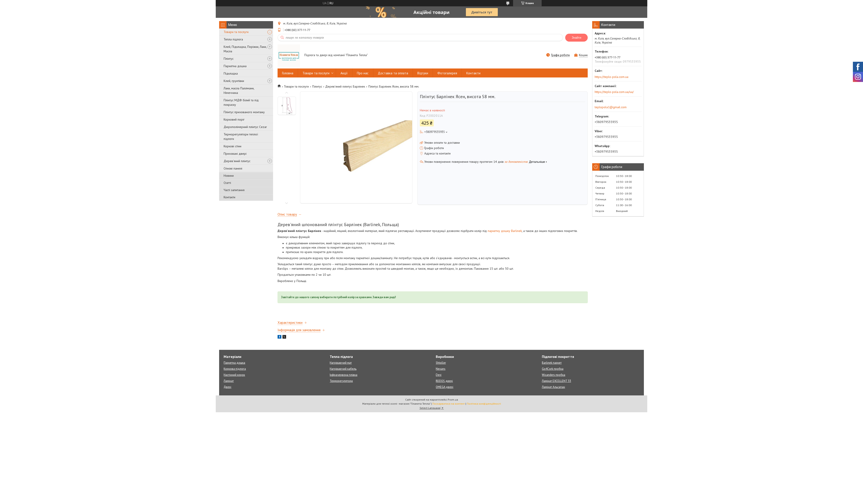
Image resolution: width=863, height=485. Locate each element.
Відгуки (422, 73)
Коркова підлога (235, 369)
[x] (284, 337)
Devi (438, 375)
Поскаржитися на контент (448, 403)
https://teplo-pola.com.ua (611, 77)
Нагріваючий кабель (343, 369)
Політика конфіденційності (484, 403)
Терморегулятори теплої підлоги (241, 136)
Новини (229, 176)
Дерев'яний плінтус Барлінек (345, 86)
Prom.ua (453, 399)
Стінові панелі (233, 168)
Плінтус (229, 59)
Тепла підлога (233, 39)
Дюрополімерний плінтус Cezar (245, 127)
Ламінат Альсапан (553, 387)
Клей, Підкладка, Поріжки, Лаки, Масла (245, 49)
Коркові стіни (232, 146)
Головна (287, 73)
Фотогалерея (447, 73)
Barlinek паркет (552, 363)
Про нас (363, 73)
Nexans (440, 369)
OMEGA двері (444, 387)
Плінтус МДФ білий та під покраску (241, 102)
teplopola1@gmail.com (611, 107)
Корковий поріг (234, 119)
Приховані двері (235, 154)
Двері (227, 387)
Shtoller (441, 363)
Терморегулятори (341, 381)
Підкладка (231, 73)
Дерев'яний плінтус (237, 161)
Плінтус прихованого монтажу (244, 112)
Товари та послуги (236, 32)
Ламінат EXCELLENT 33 (556, 381)
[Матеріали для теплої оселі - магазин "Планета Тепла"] (289, 55)
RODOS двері (444, 381)
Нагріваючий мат (341, 363)
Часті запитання (234, 190)
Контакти (229, 197)
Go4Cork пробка (552, 369)
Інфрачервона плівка (343, 375)
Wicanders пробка (553, 375)
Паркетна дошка (235, 66)
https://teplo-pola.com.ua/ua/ (614, 92)
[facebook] (279, 337)
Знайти (576, 37)
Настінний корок (234, 375)
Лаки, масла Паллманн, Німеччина (239, 90)
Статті (227, 183)
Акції (344, 73)
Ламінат (229, 381)
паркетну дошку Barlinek (505, 231)
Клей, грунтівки (234, 81)
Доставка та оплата (393, 73)
